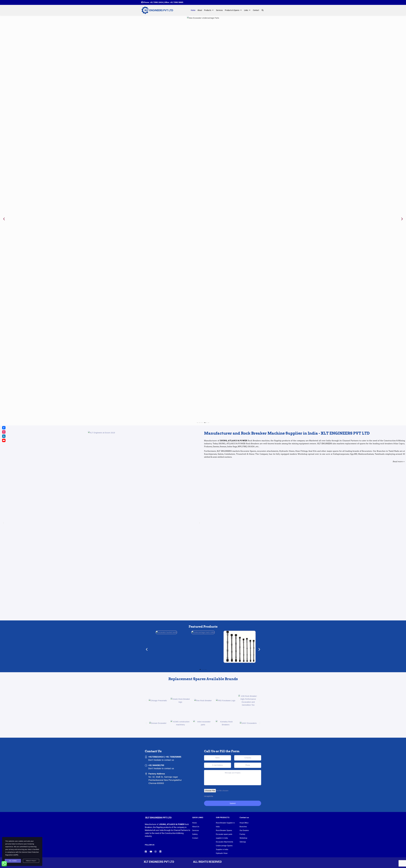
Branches (243, 513)
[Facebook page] (3, 427)
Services (195, 516)
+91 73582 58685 (176, 2)
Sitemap (243, 528)
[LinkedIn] (3, 436)
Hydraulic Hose (222, 539)
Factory (242, 520)
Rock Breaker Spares (224, 516)
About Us (195, 513)
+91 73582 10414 (156, 2)
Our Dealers (244, 516)
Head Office (244, 509)
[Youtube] (3, 440)
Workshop (243, 524)
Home (194, 509)
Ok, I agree (13, 861)
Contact (195, 524)
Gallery (195, 520)
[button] (4, 62)
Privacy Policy (31, 861)
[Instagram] (3, 432)
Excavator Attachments (224, 528)
